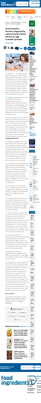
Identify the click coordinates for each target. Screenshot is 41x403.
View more (23, 326)
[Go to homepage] (19, 385)
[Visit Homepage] (8, 7)
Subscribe (37, 367)
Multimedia (38, 16)
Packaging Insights (31, 389)
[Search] (26, 4)
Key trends (31, 17)
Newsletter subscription (35, 2)
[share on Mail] (12, 48)
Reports (26, 16)
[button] (12, 312)
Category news (19, 17)
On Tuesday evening (11, 97)
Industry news (13, 17)
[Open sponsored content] (20, 13)
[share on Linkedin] (5, 48)
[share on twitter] (8, 48)
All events (32, 206)
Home (7, 16)
